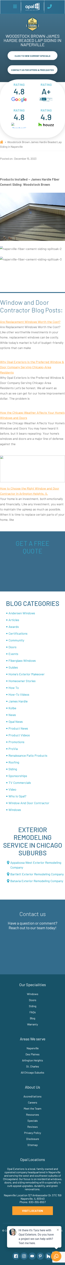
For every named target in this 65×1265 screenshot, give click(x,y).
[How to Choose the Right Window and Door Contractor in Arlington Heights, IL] (32, 469)
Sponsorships (17, 776)
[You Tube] (32, 1256)
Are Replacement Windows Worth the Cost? (30, 322)
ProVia (13, 749)
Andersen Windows (21, 613)
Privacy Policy (32, 1132)
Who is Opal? (17, 796)
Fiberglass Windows (22, 660)
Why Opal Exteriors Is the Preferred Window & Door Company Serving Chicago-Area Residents (32, 367)
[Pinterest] (40, 1256)
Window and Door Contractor (28, 803)
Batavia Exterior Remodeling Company (36, 881)
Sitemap (32, 1145)
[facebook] (19, 125)
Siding (12, 769)
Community (16, 640)
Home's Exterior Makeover (26, 674)
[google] (19, 99)
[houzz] (46, 125)
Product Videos (19, 735)
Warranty (32, 1024)
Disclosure (32, 1138)
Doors (12, 647)
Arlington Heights (32, 1060)
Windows (14, 810)
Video (12, 789)
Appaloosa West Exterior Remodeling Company (35, 865)
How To (13, 688)
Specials (32, 1120)
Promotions (16, 742)
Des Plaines (32, 1054)
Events (13, 654)
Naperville (33, 1048)
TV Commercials (19, 783)
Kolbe (12, 708)
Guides (13, 667)
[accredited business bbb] (46, 99)
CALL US (50, 6)
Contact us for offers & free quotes (32, 70)
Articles (13, 620)
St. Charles (32, 1066)
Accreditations (32, 1096)
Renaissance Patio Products (27, 755)
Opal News (15, 721)
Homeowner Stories (22, 681)
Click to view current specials (32, 56)
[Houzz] (48, 1256)
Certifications (17, 633)
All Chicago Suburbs (32, 1072)
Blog (32, 1018)
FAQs (32, 1012)
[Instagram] (24, 1256)
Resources (32, 1114)
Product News (18, 728)
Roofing (13, 762)
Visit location (32, 1210)
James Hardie (18, 701)
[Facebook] (16, 1256)
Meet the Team (32, 1108)
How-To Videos (18, 694)
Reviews (32, 1126)
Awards (13, 627)
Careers (32, 1102)
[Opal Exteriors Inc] (32, 6)
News (12, 715)
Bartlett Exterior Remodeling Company (37, 874)
